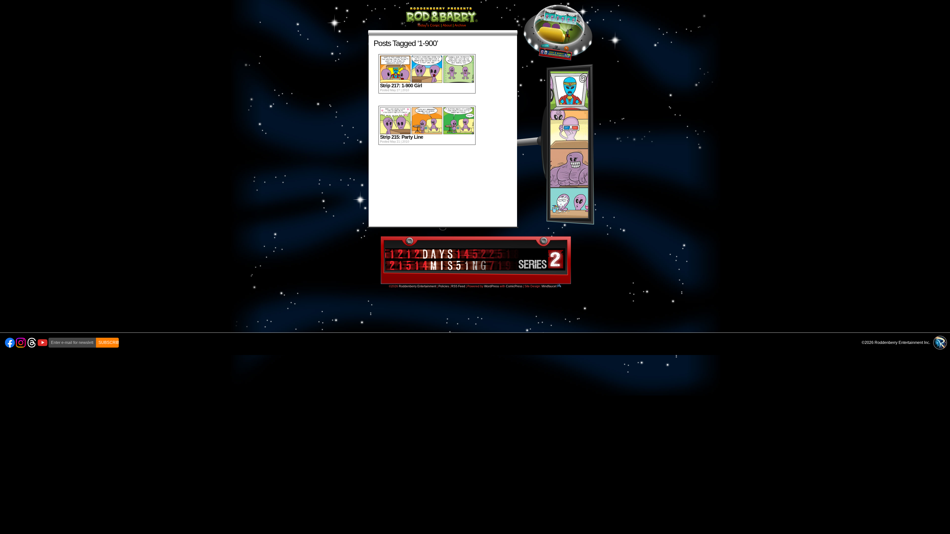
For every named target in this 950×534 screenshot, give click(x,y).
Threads (32, 343)
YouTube (43, 343)
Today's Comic (428, 25)
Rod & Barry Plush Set (569, 144)
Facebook (10, 343)
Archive (460, 25)
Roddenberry (940, 342)
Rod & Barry (441, 11)
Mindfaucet (549, 286)
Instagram (21, 343)
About (447, 25)
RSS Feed (458, 286)
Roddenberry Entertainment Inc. (902, 342)
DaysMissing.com (475, 259)
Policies (443, 286)
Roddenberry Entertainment (417, 286)
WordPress (491, 286)
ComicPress (514, 286)
